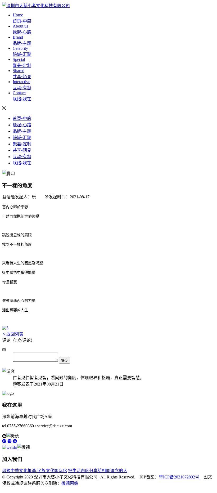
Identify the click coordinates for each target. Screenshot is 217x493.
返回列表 (14, 334)
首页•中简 (22, 118)
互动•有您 (22, 156)
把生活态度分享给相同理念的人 (97, 470)
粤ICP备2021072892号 (179, 477)
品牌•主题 (22, 131)
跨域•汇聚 (22, 137)
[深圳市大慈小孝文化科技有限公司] (36, 5)
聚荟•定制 (22, 144)
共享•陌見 (22, 150)
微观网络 (69, 483)
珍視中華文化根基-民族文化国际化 (34, 470)
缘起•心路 (22, 125)
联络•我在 (22, 163)
